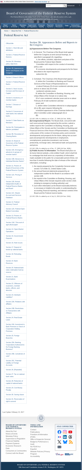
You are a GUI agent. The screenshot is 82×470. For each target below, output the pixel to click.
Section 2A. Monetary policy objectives (13, 63)
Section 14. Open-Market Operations (14, 230)
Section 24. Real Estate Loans (14, 319)
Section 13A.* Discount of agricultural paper (15, 223)
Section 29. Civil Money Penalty (14, 389)
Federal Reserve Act (31, 31)
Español (33, 449)
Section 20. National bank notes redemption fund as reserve (15, 270)
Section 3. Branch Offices (15, 77)
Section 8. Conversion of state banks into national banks (14, 113)
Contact (33, 430)
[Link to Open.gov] (70, 454)
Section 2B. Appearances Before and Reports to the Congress (15, 70)
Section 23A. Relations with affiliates (15, 303)
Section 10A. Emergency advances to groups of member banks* (14, 152)
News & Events (11, 434)
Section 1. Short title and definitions (14, 49)
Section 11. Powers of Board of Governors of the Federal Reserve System (15, 168)
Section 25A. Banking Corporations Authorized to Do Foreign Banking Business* (15, 345)
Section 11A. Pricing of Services (14, 176)
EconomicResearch (59, 26)
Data (66, 25)
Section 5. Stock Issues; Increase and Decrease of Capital (15, 91)
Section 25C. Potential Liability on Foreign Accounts (13, 363)
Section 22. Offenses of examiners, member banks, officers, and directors (14, 287)
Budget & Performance (39, 442)
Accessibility (35, 456)
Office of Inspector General (40, 439)
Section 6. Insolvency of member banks (14, 99)
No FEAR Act (35, 447)
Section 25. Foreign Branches (12, 337)
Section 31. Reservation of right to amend (15, 400)
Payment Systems (12, 443)
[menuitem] (5, 26)
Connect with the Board (14, 453)
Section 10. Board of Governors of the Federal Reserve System (14, 143)
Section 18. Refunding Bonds (13, 255)
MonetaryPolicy (23, 26)
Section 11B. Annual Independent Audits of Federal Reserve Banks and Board (14, 185)
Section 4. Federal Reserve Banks (15, 83)
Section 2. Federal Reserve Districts (15, 56)
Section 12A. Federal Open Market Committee (15, 210)
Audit (32, 444)
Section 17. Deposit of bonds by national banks (14, 248)
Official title (9, 43)
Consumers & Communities (75, 26)
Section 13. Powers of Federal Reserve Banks (14, 217)
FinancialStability (41, 26)
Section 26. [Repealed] (14, 370)
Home (6, 31)
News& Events (14, 26)
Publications (35, 432)
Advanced (70, 5)
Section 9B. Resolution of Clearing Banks (14, 135)
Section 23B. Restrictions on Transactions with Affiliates (14, 310)
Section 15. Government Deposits (14, 237)
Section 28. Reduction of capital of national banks (14, 382)
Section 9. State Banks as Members (15, 121)
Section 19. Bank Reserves (12, 262)
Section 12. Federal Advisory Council (12, 203)
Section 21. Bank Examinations (12, 278)
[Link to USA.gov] (60, 454)
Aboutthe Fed (5, 26)
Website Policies (36, 451)
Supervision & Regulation (15, 439)
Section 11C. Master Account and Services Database (13, 195)
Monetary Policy (12, 436)
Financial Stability (12, 441)
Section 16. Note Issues (14, 243)
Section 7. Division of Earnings (13, 106)
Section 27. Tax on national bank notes (15, 375)
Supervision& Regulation (32, 26)
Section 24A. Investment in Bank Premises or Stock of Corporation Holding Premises (15, 327)
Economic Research (13, 446)
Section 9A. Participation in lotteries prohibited (15, 128)
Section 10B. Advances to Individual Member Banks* (15, 160)
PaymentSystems (50, 26)
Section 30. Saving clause (15, 394)
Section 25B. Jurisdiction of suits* (15, 355)
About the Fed (16, 31)
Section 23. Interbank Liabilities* (13, 296)
